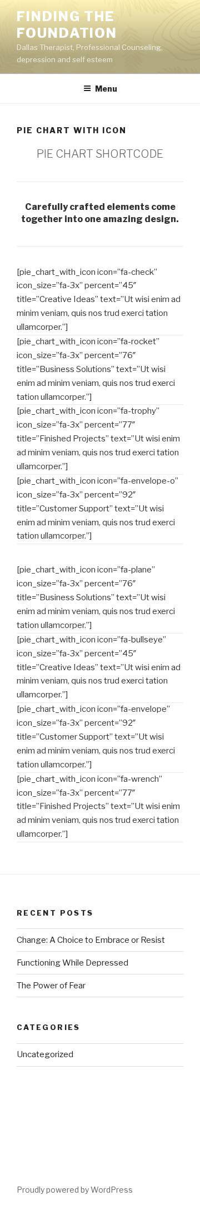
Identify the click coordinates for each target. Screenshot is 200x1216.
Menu (106, 88)
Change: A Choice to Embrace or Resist (91, 940)
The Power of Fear (51, 986)
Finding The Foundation (67, 24)
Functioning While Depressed (72, 963)
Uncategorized (45, 1054)
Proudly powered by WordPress (75, 1189)
